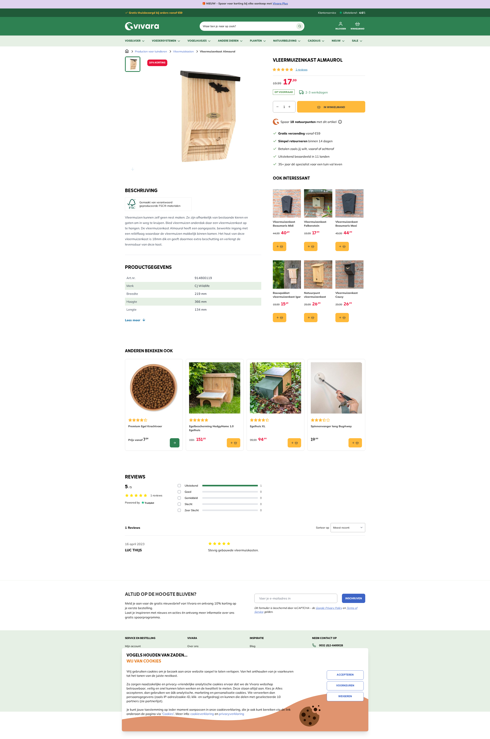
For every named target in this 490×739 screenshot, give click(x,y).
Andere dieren (228, 41)
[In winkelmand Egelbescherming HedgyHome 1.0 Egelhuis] (233, 442)
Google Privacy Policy (329, 608)
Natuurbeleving (285, 41)
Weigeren (345, 696)
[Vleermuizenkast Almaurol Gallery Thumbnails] (132, 115)
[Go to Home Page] (127, 51)
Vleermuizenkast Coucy (346, 294)
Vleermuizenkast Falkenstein (315, 223)
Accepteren (345, 675)
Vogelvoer (133, 41)
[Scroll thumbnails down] (133, 169)
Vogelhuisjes (197, 41)
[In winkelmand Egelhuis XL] (294, 442)
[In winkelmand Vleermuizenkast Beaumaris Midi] (279, 246)
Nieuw (336, 41)
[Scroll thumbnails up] (133, 61)
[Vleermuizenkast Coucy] (349, 274)
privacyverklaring (231, 714)
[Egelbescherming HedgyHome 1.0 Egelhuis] (214, 388)
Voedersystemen (164, 41)
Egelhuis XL (257, 426)
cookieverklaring (202, 714)
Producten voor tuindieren (151, 51)
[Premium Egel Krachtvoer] (154, 388)
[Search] (299, 26)
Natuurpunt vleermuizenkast (315, 294)
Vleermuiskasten (183, 51)
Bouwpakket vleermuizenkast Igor (287, 294)
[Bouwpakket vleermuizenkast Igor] (287, 274)
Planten (256, 41)
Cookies (167, 714)
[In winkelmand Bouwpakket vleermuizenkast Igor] (279, 317)
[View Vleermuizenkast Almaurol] (132, 64)
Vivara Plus (280, 3)
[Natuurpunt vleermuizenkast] (318, 274)
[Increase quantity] (292, 107)
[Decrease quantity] (276, 107)
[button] (282, 69)
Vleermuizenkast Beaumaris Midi (284, 223)
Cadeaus (314, 41)
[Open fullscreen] (202, 115)
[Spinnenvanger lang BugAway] (336, 388)
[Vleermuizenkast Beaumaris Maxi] (349, 203)
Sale (355, 41)
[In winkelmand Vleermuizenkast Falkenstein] (310, 246)
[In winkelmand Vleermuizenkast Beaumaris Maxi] (342, 246)
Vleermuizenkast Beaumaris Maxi (346, 223)
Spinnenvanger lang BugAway (331, 426)
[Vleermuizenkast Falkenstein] (318, 203)
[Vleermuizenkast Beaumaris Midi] (287, 203)
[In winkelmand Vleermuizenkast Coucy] (342, 317)
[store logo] (142, 26)
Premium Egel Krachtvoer (145, 426)
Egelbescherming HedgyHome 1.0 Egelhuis (211, 428)
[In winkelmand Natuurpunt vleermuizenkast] (310, 317)
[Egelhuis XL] (275, 388)
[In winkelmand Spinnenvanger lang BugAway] (355, 442)
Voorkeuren (345, 685)
